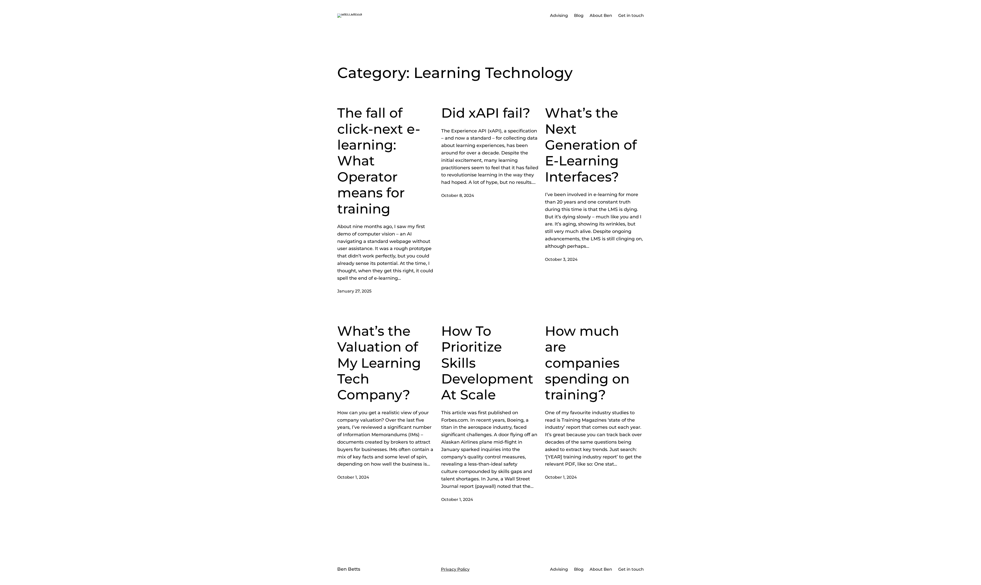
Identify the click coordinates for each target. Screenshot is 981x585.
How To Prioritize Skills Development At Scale (487, 363)
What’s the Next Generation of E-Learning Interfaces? (591, 145)
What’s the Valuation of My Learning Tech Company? (379, 363)
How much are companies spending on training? (587, 363)
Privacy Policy (455, 569)
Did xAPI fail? (485, 113)
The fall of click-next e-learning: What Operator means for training (378, 161)
